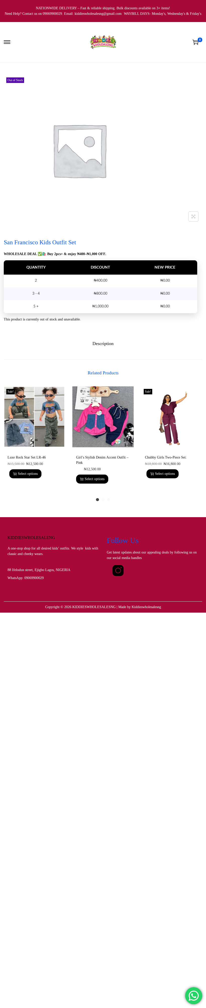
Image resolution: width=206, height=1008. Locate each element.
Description (103, 343)
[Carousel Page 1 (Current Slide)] (97, 499)
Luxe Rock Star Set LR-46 (27, 457)
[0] (195, 42)
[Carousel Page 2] (103, 499)
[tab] (103, 343)
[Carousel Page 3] (108, 499)
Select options (28, 474)
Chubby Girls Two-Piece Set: (166, 457)
